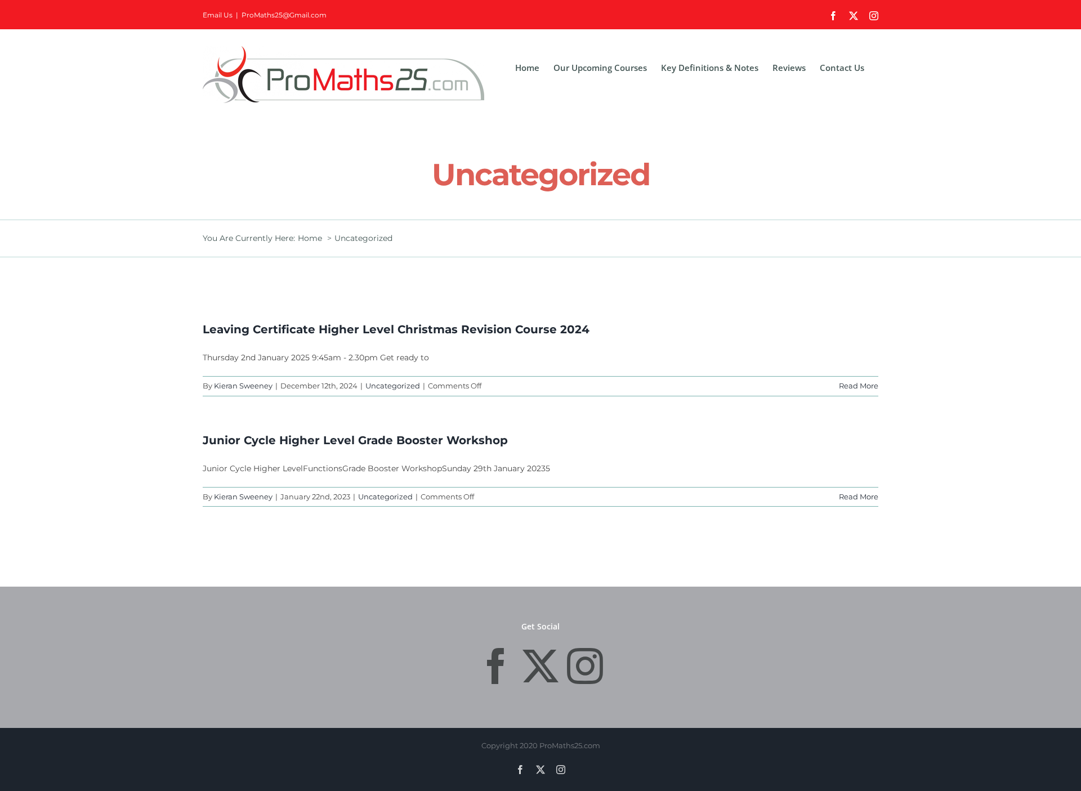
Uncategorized (392, 385)
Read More (858, 385)
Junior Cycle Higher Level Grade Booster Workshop (355, 440)
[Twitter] (540, 666)
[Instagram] (585, 666)
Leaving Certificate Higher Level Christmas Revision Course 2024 (396, 329)
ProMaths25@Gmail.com (284, 15)
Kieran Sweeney (243, 385)
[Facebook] (496, 666)
